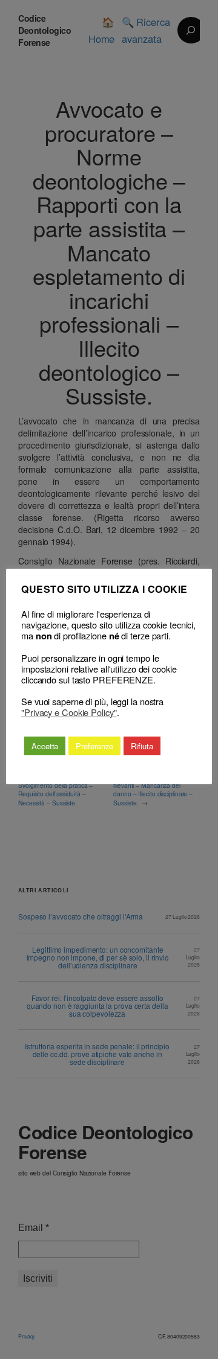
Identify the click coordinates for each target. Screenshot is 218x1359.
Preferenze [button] (94, 746)
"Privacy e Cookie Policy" (69, 712)
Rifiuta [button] (142, 746)
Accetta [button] (44, 746)
